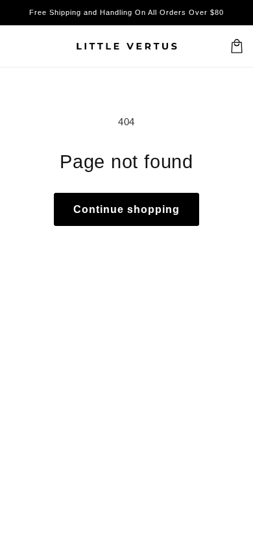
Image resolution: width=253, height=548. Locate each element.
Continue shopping (126, 209)
